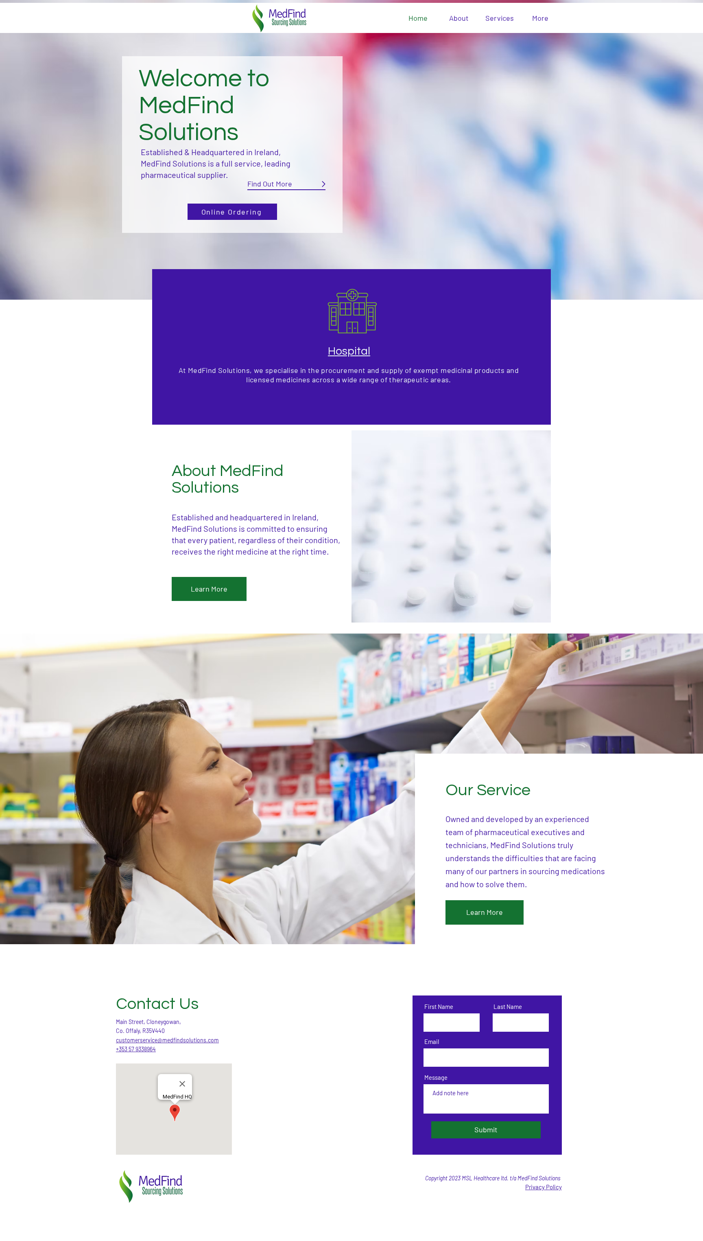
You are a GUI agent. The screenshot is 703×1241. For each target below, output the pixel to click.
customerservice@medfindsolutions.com (167, 1040)
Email (431, 1042)
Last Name (507, 1007)
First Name (438, 1007)
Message (436, 1077)
